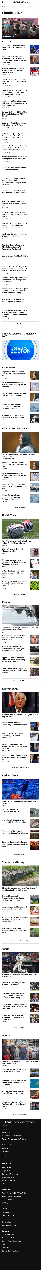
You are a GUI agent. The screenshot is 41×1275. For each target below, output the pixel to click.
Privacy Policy (7, 1212)
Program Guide (7, 1171)
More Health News (19, 594)
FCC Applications (8, 1199)
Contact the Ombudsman (10, 1251)
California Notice (8, 1215)
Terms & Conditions (8, 1180)
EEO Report (6, 1203)
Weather (21, 7)
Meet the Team (7, 1167)
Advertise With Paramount (11, 1238)
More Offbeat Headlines (20, 1114)
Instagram (5, 1155)
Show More (20, 324)
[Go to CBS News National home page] (20, 2)
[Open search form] (38, 2)
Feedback (5, 1247)
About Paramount (8, 1234)
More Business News (20, 854)
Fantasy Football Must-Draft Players (14, 1139)
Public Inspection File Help (11, 1196)
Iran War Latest (7, 1132)
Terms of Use (6, 1222)
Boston (4, 7)
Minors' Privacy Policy (9, 1225)
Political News (7, 1129)
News (13, 7)
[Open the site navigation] (7, 2)
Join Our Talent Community (11, 1241)
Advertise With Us (8, 1177)
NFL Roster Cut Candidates (11, 1136)
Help (3, 1244)
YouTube (5, 1148)
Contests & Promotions (10, 1174)
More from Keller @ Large (19, 767)
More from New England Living (19, 941)
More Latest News (20, 507)
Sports (29, 7)
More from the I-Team (19, 681)
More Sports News (19, 1027)
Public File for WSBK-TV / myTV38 (14, 1193)
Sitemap (5, 1184)
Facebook (5, 1151)
